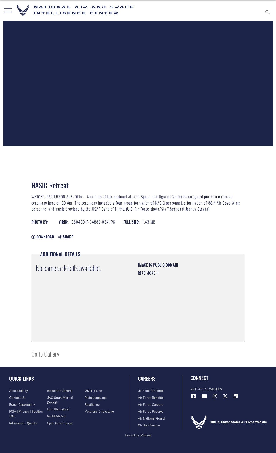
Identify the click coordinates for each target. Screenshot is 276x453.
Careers (146, 378)
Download (44, 237)
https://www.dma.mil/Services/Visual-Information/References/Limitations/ (176, 309)
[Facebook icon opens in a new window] (193, 396)
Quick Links (21, 378)
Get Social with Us (206, 389)
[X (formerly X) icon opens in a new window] (225, 396)
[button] (7, 10)
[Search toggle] (268, 10)
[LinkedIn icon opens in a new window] (236, 396)
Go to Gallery (45, 353)
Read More (147, 273)
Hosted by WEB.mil (138, 435)
